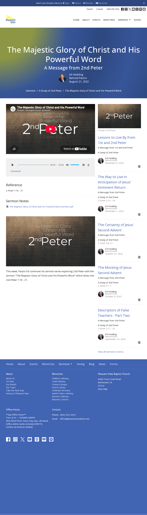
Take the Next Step (15, 390)
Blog (91, 364)
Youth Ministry (58, 381)
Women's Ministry (60, 396)
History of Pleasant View (17, 393)
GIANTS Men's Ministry (62, 393)
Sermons (123, 19)
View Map (103, 389)
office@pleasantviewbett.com (74, 418)
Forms (114, 364)
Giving (137, 19)
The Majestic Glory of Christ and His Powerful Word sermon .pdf (41, 206)
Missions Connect (60, 399)
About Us (10, 378)
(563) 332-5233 (113, 9)
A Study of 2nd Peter (50, 90)
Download (16, 171)
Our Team (11, 387)
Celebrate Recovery (61, 390)
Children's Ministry (60, 378)
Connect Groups (59, 384)
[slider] (32, 164)
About (86, 19)
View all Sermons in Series (110, 351)
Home (76, 19)
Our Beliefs (11, 384)
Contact (99, 9)
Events (96, 19)
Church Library (58, 387)
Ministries (109, 19)
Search (90, 9)
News (102, 364)
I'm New (10, 381)
